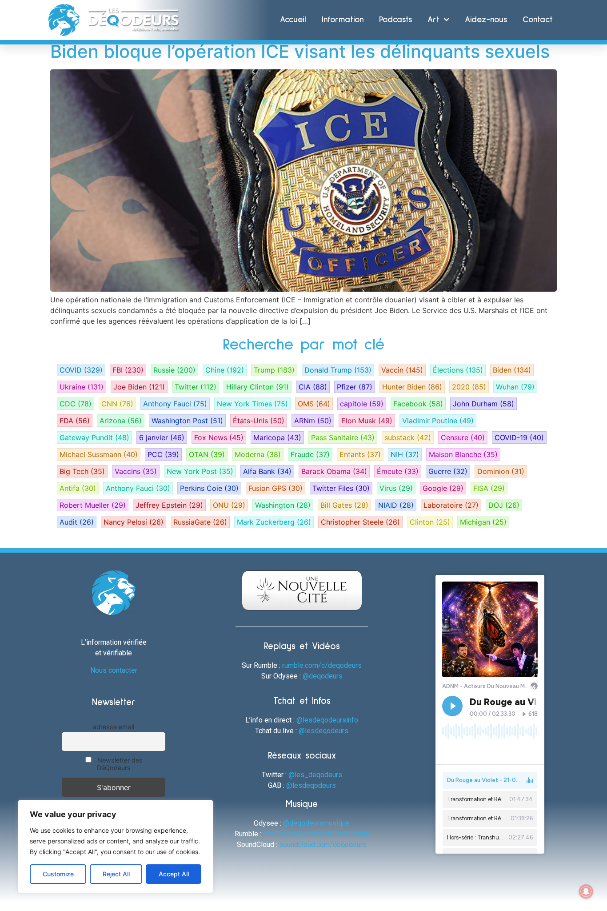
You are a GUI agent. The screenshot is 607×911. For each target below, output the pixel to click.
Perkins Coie (209, 488)
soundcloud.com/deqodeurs (323, 844)
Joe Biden (139, 386)
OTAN (207, 454)
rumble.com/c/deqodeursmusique (316, 834)
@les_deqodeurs (315, 775)
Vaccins (136, 471)
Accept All (174, 874)
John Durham (483, 403)
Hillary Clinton (257, 386)
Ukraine (82, 386)
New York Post (200, 471)
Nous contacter (113, 670)
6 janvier (161, 437)
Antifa (78, 488)
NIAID (396, 505)
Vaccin (402, 369)
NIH (405, 454)
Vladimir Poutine (438, 420)
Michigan (483, 522)
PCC (163, 454)
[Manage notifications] (586, 891)
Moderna (258, 454)
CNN (117, 403)
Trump (274, 369)
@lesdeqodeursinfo (327, 720)
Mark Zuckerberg (274, 522)
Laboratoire (451, 505)
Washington (283, 505)
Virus (396, 488)
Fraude (310, 454)
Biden (512, 369)
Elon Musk (366, 420)
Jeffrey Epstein (169, 505)
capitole (361, 403)
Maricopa (277, 437)
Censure (463, 437)
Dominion (500, 471)
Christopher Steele (360, 522)
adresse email (113, 726)
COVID (81, 369)
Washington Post (187, 420)
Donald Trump (337, 369)
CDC (76, 403)
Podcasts (395, 20)
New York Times (252, 403)
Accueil (293, 20)
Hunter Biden (412, 386)
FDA (75, 420)
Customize (58, 874)
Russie (174, 369)
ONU (229, 505)
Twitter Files (341, 488)
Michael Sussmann (99, 454)
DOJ (503, 505)
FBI (128, 369)
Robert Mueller (93, 505)
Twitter (195, 386)
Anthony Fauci (175, 403)
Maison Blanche (463, 454)
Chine (224, 369)
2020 (469, 386)
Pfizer (354, 386)
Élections (458, 369)
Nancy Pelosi (134, 522)
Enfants (360, 454)
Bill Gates (344, 505)
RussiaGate (200, 522)
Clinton (430, 522)
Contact (538, 20)
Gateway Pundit (94, 437)
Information (342, 20)
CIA (313, 386)
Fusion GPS (275, 488)
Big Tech (82, 471)
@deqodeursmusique (316, 823)
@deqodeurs (323, 676)
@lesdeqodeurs (323, 730)
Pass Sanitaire (343, 437)
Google (443, 488)
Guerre (447, 471)
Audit (77, 522)
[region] (115, 846)
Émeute (398, 471)
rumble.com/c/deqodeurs (322, 665)
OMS (314, 403)
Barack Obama (334, 471)
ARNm (312, 420)
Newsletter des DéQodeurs (119, 763)
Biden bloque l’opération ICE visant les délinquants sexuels (300, 51)
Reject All (116, 874)
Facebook (418, 403)
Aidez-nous (486, 20)
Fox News (219, 437)
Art (433, 20)
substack (407, 437)
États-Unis (258, 420)
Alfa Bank (267, 471)
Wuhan (515, 386)
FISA (489, 488)
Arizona (121, 420)
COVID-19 (519, 437)
